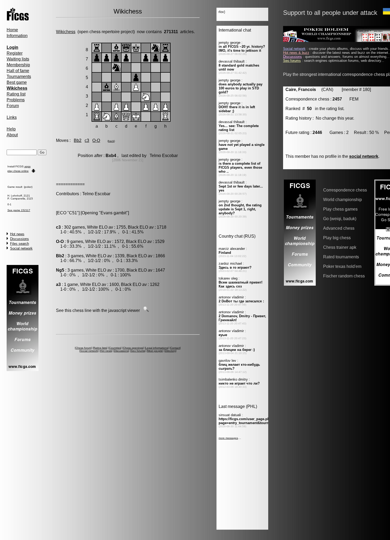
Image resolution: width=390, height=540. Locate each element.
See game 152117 (18, 210)
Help (11, 129)
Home (12, 30)
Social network (21, 248)
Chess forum (83, 347)
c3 (87, 140)
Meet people (155, 350)
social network (363, 156)
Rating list (16, 94)
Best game (17, 82)
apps (27, 166)
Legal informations (156, 347)
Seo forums (138, 350)
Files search (19, 244)
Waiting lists (18, 59)
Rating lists (100, 347)
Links (12, 117)
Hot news (17, 234)
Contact (175, 347)
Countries (115, 347)
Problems (16, 100)
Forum (13, 105)
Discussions (19, 239)
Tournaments (19, 76)
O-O (96, 140)
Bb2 (77, 140)
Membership (18, 65)
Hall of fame (18, 70)
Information (17, 35)
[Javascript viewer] (146, 310)
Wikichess (65, 31)
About (12, 135)
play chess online (18, 170)
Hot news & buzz (296, 53)
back (111, 141)
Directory (170, 350)
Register (15, 53)
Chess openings (133, 347)
